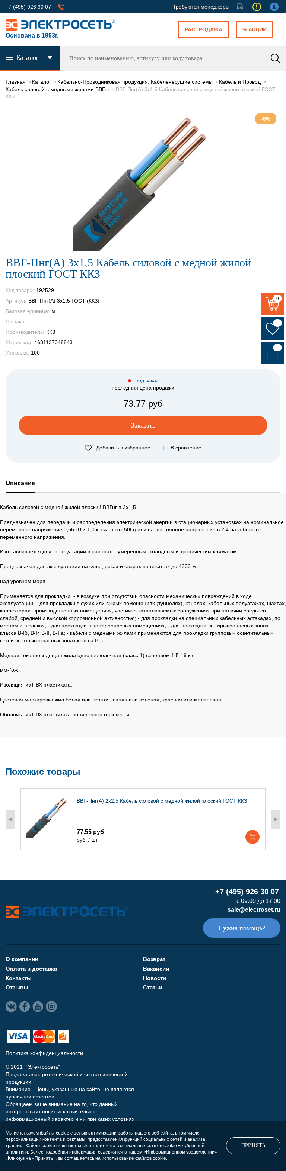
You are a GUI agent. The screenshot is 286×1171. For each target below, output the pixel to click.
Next (275, 819)
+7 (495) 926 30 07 (28, 7)
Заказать (143, 425)
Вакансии (156, 969)
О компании (22, 959)
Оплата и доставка (31, 969)
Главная (16, 82)
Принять (253, 1145)
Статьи (152, 987)
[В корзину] (252, 837)
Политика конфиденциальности (44, 1053)
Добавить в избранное (123, 448)
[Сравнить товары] (272, 353)
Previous (10, 819)
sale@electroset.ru (254, 909)
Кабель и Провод (240, 82)
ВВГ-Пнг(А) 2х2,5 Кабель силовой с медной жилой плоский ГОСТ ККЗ (162, 801)
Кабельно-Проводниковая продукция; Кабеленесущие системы (135, 82)
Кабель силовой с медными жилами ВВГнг (57, 89)
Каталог (41, 82)
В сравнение (186, 448)
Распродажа (203, 29)
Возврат (154, 959)
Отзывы (17, 987)
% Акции (254, 29)
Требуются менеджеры (201, 7)
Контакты (19, 978)
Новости (154, 978)
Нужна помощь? (241, 928)
